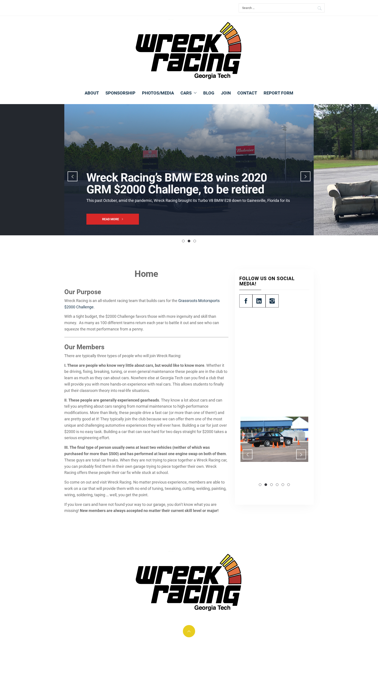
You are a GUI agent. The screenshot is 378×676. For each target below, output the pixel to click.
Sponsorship (120, 93)
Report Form (278, 93)
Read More (111, 219)
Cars (186, 93)
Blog (208, 93)
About (92, 93)
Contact (247, 93)
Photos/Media (158, 93)
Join (226, 93)
